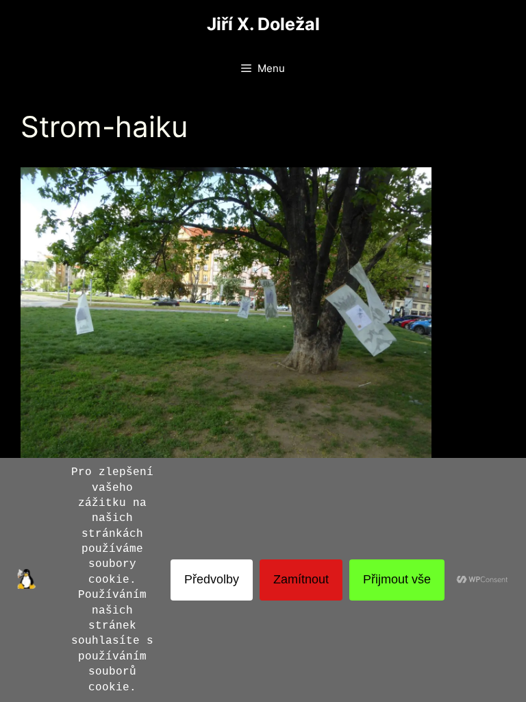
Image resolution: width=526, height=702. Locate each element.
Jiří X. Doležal (263, 24)
